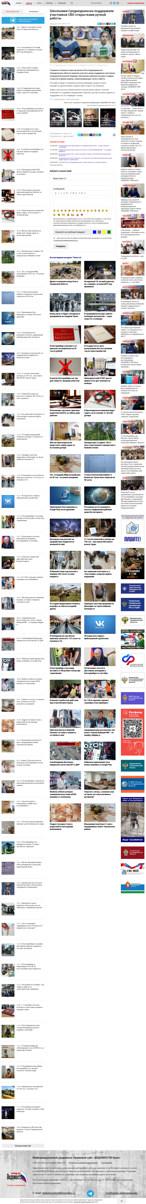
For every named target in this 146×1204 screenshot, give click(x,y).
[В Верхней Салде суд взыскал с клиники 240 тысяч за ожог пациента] (65, 560)
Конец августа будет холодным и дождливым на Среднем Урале (65, 314)
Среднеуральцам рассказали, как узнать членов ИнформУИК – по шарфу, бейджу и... (85, 150)
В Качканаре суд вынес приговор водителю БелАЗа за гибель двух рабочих (65, 413)
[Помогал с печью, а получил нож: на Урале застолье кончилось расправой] (100, 780)
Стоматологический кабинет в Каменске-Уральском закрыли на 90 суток (99, 477)
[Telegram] (105, 24)
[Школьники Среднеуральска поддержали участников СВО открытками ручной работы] (83, 44)
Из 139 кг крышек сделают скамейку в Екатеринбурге (96, 701)
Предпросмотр (85, 193)
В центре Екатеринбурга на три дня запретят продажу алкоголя (64, 379)
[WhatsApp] (112, 24)
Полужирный (56, 193)
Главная (18, 3)
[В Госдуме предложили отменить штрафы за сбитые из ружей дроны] (65, 592)
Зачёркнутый (64, 193)
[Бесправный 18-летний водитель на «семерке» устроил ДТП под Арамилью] (100, 270)
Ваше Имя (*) (59, 178)
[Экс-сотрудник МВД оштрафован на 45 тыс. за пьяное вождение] (65, 463)
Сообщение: (59, 188)
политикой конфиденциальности (66, 240)
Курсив (58, 193)
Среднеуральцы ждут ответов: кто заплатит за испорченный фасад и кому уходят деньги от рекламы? (85, 158)
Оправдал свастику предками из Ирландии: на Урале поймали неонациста (99, 606)
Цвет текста (67, 193)
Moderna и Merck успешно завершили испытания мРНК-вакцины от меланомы (63, 794)
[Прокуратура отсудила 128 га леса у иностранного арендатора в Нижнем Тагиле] (100, 431)
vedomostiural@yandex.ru (58, 1193)
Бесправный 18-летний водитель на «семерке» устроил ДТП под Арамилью (99, 284)
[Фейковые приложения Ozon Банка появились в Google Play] (100, 751)
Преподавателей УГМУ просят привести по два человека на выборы (98, 381)
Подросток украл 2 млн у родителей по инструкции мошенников (61, 826)
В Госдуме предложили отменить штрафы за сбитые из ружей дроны (65, 606)
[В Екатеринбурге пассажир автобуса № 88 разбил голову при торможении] (65, 657)
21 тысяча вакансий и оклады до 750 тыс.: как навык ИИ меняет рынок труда (99, 541)
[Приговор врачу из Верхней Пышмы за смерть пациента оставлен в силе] (65, 718)
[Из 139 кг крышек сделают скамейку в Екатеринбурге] (100, 689)
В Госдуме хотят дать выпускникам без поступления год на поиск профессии (98, 348)
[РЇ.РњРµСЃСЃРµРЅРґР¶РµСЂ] (98, 24)
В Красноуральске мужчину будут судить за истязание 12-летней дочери (99, 413)
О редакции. (106, 1162)
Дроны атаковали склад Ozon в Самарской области (64, 282)
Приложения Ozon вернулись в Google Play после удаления (63, 508)
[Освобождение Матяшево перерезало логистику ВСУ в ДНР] (65, 751)
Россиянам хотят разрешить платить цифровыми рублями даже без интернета (98, 509)
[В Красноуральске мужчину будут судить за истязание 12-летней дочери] (100, 399)
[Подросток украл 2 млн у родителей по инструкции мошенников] (65, 812)
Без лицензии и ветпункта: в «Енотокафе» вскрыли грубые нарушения (98, 574)
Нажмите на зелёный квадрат (70, 232)
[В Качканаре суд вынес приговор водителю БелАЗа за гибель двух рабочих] (65, 399)
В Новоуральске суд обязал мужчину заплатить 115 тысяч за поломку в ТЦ (65, 638)
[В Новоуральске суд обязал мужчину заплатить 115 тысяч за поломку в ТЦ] (65, 624)
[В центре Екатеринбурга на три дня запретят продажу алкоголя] (65, 367)
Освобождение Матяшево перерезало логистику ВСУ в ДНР (65, 763)
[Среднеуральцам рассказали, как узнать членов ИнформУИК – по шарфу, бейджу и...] (100, 718)
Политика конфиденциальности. (83, 1162)
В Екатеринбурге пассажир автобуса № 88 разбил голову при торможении (65, 670)
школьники (74, 99)
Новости (29, 3)
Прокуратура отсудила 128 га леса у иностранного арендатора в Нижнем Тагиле (99, 445)
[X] (107, 24)
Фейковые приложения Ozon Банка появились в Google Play (98, 763)
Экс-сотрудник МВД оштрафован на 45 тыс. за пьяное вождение (65, 476)
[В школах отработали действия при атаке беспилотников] (65, 689)
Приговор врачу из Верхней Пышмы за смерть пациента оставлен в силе (63, 732)
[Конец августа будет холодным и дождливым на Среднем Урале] (65, 302)
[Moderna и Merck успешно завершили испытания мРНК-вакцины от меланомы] (65, 780)
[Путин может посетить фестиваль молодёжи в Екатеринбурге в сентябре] (100, 657)
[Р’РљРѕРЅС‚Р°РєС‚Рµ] (100, 24)
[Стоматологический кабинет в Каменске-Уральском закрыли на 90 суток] (100, 463)
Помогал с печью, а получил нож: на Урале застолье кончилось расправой (99, 794)
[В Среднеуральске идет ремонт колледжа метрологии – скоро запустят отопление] (100, 302)
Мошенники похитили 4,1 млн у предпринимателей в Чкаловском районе (99, 826)
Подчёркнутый (61, 193)
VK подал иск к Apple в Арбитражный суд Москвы (96, 637)
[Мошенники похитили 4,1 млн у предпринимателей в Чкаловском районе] (100, 812)
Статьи (39, 3)
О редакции (62, 3)
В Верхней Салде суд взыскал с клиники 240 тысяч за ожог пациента (64, 574)
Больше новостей (23, 1145)
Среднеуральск (60, 99)
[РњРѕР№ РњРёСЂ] (115, 24)
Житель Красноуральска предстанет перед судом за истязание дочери (62, 445)
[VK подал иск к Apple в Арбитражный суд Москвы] (100, 624)
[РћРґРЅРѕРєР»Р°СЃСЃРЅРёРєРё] (103, 24)
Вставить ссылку (76, 193)
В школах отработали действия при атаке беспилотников (64, 701)
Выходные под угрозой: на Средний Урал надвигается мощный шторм (62, 541)
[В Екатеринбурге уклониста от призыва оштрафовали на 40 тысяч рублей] (65, 334)
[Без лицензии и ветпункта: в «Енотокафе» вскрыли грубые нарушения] (100, 560)
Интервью (49, 3)
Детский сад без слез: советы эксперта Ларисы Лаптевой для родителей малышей (84, 154)
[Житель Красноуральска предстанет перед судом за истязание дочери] (65, 431)
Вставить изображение (73, 193)
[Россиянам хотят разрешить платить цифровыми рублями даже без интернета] (100, 495)
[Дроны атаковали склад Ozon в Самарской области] (65, 270)
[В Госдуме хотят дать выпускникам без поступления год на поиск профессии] (100, 334)
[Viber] (110, 24)
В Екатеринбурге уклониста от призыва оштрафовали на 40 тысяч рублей (63, 348)
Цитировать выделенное (82, 193)
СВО (68, 99)
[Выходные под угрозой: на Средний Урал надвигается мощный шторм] (65, 528)
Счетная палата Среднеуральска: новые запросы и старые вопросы (83, 162)
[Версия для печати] (114, 134)
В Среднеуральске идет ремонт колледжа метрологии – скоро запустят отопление (84, 146)
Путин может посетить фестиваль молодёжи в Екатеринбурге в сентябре (96, 670)
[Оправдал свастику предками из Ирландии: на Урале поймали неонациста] (100, 592)
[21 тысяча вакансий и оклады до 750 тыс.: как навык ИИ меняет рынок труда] (100, 528)
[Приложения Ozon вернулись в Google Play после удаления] (65, 495)
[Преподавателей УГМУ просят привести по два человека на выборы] (100, 367)
